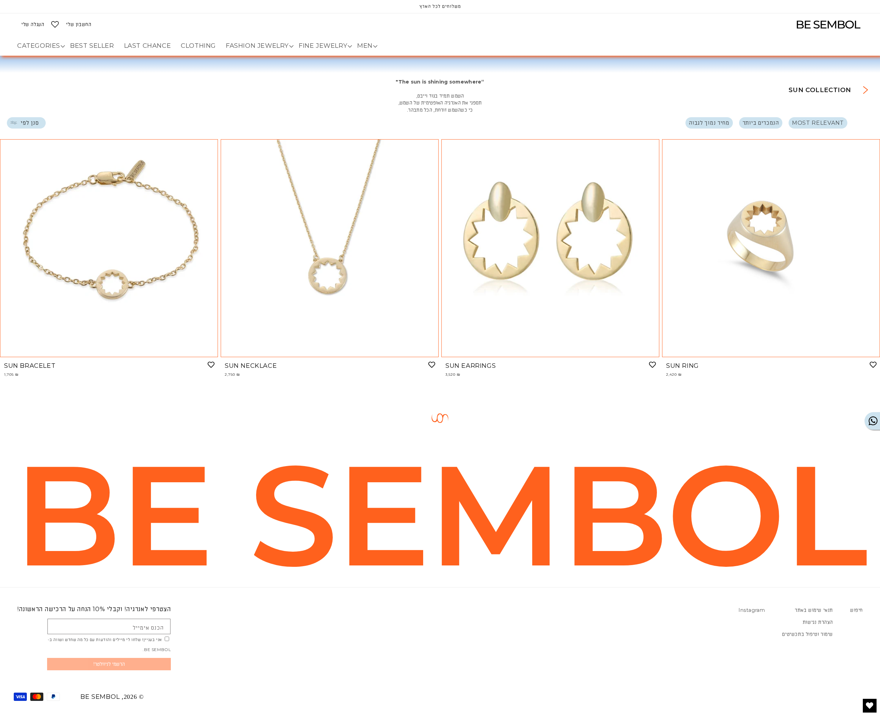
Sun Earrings (471, 366)
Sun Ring (682, 366)
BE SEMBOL (100, 697)
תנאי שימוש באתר (814, 610)
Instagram (751, 610)
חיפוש (856, 610)
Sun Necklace (251, 366)
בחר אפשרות (109, 349)
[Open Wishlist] (55, 24)
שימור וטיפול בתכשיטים (807, 634)
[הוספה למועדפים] (211, 365)
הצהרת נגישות (818, 622)
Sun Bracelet (29, 366)
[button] (365, 46)
